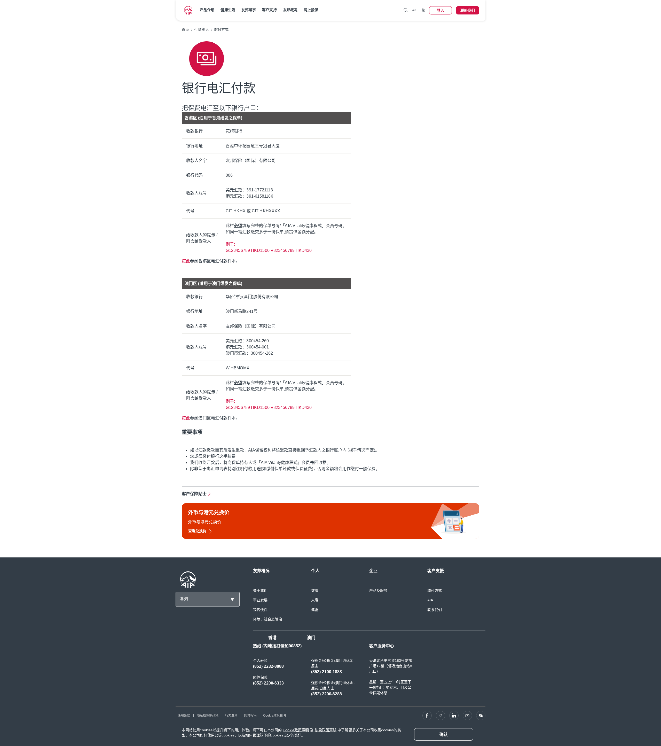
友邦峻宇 (248, 10)
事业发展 (260, 600)
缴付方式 (434, 590)
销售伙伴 (260, 610)
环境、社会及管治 (267, 619)
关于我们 (260, 590)
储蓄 (314, 610)
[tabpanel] (369, 672)
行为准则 (231, 715)
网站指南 (250, 715)
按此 (186, 261)
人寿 (314, 600)
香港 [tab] (272, 637)
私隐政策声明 (326, 730)
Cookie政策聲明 (274, 715)
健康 (314, 590)
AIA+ (431, 600)
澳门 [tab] (311, 637)
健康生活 (228, 10)
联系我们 (434, 610)
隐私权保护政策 (208, 715)
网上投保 (311, 10)
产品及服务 (378, 590)
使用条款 (184, 715)
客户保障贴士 (194, 494)
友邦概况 (290, 10)
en (414, 10)
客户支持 (269, 10)
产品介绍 (207, 10)
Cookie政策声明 (296, 730)
